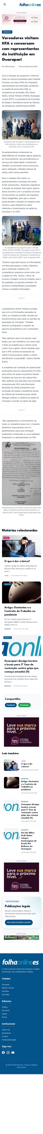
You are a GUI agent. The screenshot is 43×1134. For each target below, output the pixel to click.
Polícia (4, 1017)
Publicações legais (9, 1040)
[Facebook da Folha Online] (3, 1052)
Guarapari (6, 984)
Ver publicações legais (19, 922)
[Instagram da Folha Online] (8, 1052)
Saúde (4, 1014)
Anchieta (5, 991)
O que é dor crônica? (17, 561)
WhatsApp (24, 705)
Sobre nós (6, 1030)
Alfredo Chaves (8, 988)
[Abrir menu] (4, 4)
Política (5, 1007)
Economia (5, 1010)
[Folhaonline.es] (30, 4)
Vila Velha (5, 994)
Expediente (6, 1033)
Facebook (11, 705)
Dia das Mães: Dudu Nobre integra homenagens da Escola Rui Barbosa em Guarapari (29, 841)
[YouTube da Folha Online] (12, 1052)
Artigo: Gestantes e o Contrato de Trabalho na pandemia (19, 611)
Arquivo (7, 32)
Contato (5, 1036)
